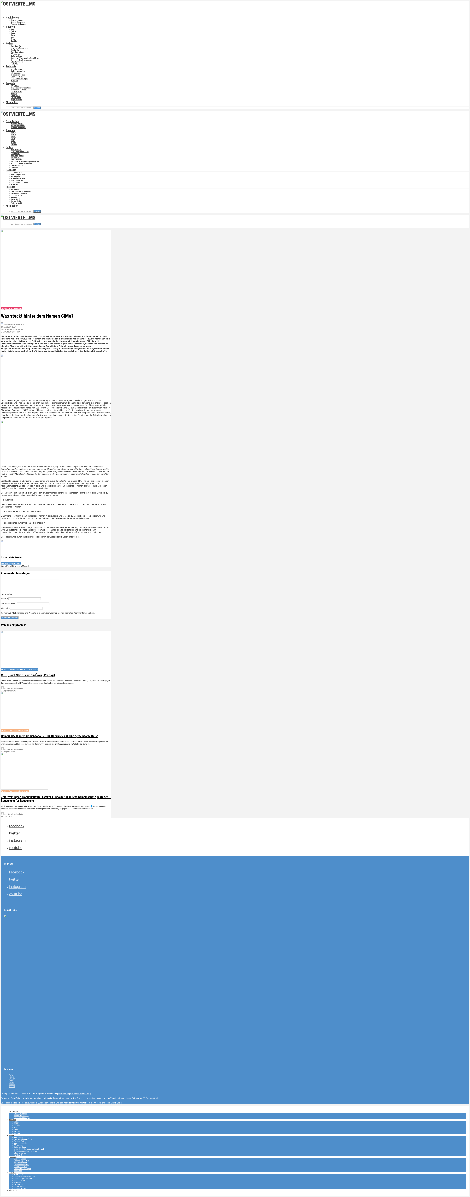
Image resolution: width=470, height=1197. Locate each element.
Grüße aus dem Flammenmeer (21, 60)
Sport (13, 35)
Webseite (5, 608)
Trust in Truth (16, 92)
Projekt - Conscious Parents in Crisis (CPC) (19, 669)
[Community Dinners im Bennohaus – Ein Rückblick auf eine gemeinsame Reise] (24, 728)
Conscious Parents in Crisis (21, 88)
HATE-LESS (15, 86)
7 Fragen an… (16, 54)
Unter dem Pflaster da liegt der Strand (25, 58)
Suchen (37, 108)
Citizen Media (16, 98)
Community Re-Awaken (19, 90)
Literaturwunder (17, 62)
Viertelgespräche (17, 52)
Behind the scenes (18, 22)
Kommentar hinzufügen (12, 329)
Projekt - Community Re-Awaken (15, 730)
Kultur (13, 29)
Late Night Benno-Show (20, 48)
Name (4, 598)
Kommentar (6, 594)
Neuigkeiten (12, 17)
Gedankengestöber (18, 71)
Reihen (9, 43)
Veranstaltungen (17, 20)
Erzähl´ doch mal (17, 77)
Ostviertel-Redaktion (14, 324)
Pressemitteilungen (18, 24)
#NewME (14, 94)
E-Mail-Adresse (9, 603)
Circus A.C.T (15, 96)
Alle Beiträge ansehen (11, 563)
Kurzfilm (14, 41)
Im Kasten (14, 81)
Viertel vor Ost (16, 46)
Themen (10, 26)
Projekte (10, 83)
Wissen (13, 39)
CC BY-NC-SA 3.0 (150, 1098)
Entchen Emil (15, 50)
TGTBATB (14, 64)
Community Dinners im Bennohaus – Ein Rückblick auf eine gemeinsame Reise (49, 736)
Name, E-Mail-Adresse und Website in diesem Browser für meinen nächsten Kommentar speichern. (49, 613)
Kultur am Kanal (17, 56)
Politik (13, 31)
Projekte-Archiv (16, 100)
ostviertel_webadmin (13, 688)
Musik (13, 37)
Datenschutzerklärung (80, 1093)
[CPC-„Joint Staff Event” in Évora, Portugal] (24, 667)
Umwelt (13, 33)
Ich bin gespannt (17, 73)
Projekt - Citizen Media (11, 308)
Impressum (63, 1093)
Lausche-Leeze (16, 69)
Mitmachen (12, 102)
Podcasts (11, 66)
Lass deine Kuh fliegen (19, 79)
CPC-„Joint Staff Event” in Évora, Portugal (28, 675)
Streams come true (18, 75)
